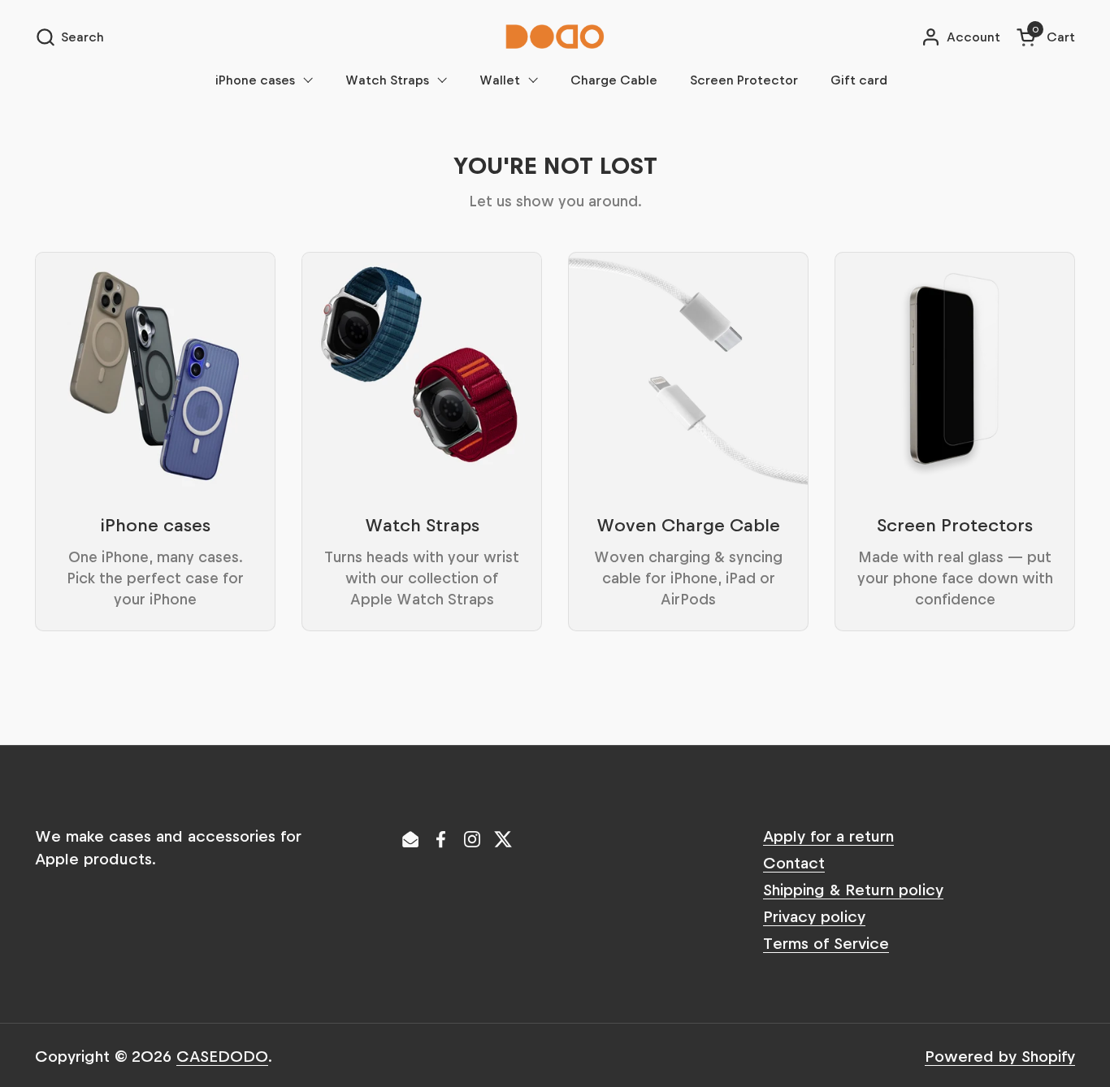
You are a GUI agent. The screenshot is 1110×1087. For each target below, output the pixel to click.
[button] (69, 37)
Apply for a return (828, 835)
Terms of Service (826, 942)
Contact (794, 862)
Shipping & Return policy (853, 889)
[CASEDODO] (555, 36)
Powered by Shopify (1000, 1055)
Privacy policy (814, 915)
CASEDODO (222, 1055)
